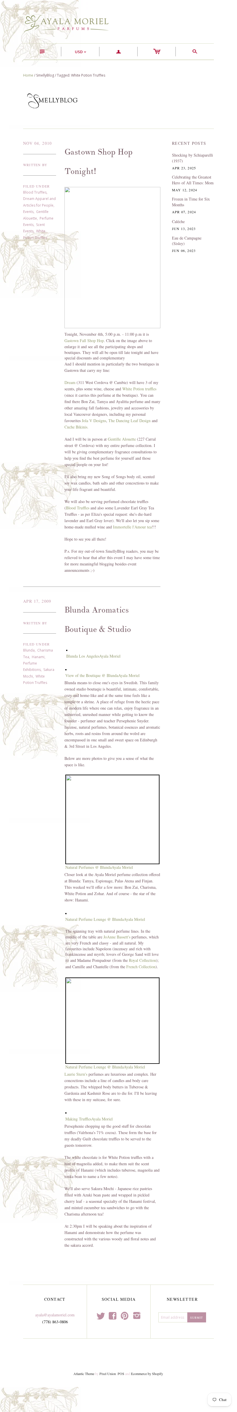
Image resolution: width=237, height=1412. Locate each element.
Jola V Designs (94, 420)
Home (28, 75)
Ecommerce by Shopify (147, 1373)
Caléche (178, 221)
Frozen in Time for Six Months (191, 201)
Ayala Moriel (110, 656)
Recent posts (189, 143)
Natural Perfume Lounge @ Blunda (94, 919)
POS (121, 1373)
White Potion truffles (139, 388)
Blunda (29, 650)
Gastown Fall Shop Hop (84, 340)
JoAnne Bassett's (116, 937)
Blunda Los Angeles (82, 656)
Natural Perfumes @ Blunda (88, 867)
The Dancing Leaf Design (129, 420)
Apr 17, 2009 (37, 601)
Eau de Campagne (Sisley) (186, 240)
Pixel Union (107, 1373)
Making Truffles (78, 1119)
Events (28, 211)
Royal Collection (142, 960)
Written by (35, 164)
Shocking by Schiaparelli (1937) (192, 158)
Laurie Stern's (75, 1074)
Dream (69, 382)
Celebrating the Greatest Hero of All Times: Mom (193, 179)
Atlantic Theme (83, 1373)
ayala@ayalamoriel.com (55, 1315)
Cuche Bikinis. (76, 427)
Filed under (36, 186)
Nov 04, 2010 (37, 143)
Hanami (38, 656)
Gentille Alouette (122, 439)
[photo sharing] (66, 649)
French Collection (140, 966)
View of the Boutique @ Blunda (91, 675)
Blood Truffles (35, 192)
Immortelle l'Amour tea (132, 527)
